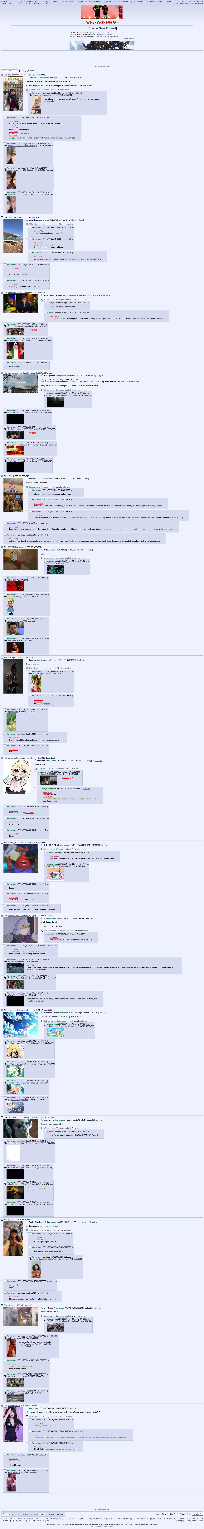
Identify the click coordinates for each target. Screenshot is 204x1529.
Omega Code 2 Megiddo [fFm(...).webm (24, 445)
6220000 (43, 1202)
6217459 (69, 77)
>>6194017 (38, 702)
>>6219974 (53, 1281)
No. (65, 77)
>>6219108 (47, 793)
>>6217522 (53, 1336)
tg (13, 4)
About (92, 1526)
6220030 (43, 1041)
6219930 (68, 227)
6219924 (83, 1131)
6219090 (42, 619)
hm (97, 2)
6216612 (42, 1336)
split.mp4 (11, 657)
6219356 (67, 1443)
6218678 (66, 511)
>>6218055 (13, 125)
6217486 (83, 303)
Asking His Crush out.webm (44, 95)
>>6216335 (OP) (66, 778)
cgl (131, 2)
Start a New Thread (102, 28)
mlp (170, 2)
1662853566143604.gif (17, 547)
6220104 (43, 427)
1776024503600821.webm (51, 774)
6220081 (83, 393)
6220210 (43, 192)
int (161, 2)
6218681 (41, 523)
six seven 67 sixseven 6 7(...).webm (22, 758)
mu (175, 2)
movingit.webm (14, 1406)
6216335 (82, 761)
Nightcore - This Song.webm (19, 1083)
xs (43, 4)
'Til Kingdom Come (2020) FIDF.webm (23, 429)
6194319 (85, 1222)
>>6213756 (38, 231)
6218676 (66, 500)
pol (194, 2)
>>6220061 (54, 938)
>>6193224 (38, 700)
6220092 (68, 93)
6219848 (76, 772)
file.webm (12, 1305)
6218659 (66, 490)
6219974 (43, 1293)
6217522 (43, 1360)
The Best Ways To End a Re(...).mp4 (23, 978)
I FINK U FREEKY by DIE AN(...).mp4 (23, 1204)
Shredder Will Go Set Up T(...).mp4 (22, 916)
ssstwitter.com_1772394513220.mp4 (22, 170)
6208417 (79, 479)
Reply (76, 77)
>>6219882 (13, 811)
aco (110, 2)
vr (59, 2)
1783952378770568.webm (18, 293)
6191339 (72, 660)
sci (3, 4)
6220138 (43, 638)
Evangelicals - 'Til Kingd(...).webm (21, 373)
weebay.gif (12, 640)
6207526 (98, 295)
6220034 (43, 1098)
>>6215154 (38, 257)
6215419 (83, 561)
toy (17, 4)
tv (23, 4)
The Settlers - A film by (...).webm (21, 461)
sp (10, 4)
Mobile (194, 4)
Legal (105, 1526)
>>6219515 (13, 822)
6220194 (43, 280)
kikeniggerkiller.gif (15, 596)
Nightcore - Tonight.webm (18, 1100)
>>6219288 (13, 127)
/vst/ (101, 33)
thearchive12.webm (15, 217)
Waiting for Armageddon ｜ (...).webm (63, 395)
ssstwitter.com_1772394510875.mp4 (22, 146)
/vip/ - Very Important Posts (109, 36)
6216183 (83, 852)
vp (26, 4)
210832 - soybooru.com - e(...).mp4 (22, 340)
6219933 (68, 239)
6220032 (43, 1062)
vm (51, 2)
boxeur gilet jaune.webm (17, 1376)
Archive (31, 71)
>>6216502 (38, 515)
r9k (82, 2)
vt (29, 4)
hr (24, 2)
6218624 (41, 710)
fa (144, 2)
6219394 (42, 1455)
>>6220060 (13, 949)
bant (123, 2)
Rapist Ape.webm (15, 961)
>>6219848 (98, 761)
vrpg (62, 2)
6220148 (43, 535)
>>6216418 (13, 1285)
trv (20, 4)
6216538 (67, 696)
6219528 (67, 1257)
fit (147, 2)
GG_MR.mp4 (38, 673)
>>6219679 (31, 433)
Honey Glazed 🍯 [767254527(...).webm (49, 1259)
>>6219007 (29, 813)
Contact (111, 1526)
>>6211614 (38, 1424)
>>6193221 (13, 750)
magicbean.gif (13, 621)
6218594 (66, 1234)
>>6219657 (13, 132)
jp (164, 2)
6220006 (43, 807)
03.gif (50, 563)
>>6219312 (38, 1435)
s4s (86, 2)
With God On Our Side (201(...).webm (23, 412)
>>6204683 (38, 1237)
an (119, 2)
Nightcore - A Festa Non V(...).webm (62, 1026)
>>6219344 (38, 1447)
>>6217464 (13, 121)
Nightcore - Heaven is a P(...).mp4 (21, 1010)
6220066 (83, 934)
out (187, 2)
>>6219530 (13, 1297)
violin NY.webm (14, 1473)
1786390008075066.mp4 (17, 75)
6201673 (83, 550)
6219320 (42, 1374)
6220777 (42, 993)
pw (198, 2)
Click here (61, 90)
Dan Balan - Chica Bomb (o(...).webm (23, 1117)
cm (94, 2)
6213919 (88, 1308)
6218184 (83, 312)
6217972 (83, 864)
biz (127, 2)
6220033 (43, 1081)
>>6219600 (13, 834)
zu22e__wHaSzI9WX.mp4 (18, 842)
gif (19, 2)
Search (187, 4)
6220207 (43, 143)
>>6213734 (38, 243)
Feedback (99, 1526)
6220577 (43, 976)
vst (67, 2)
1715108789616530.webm (18, 995)
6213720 (74, 220)
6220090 (43, 410)
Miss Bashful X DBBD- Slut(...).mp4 (22, 1184)
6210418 (91, 376)
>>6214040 (13, 268)
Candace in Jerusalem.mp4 (19, 326)
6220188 (43, 265)
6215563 (83, 1319)
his (158, 2)
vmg (55, 2)
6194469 (95, 845)
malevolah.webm (14, 1338)
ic (78, 2)
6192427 (80, 918)
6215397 (68, 671)
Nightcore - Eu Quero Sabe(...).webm (22, 1064)
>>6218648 (38, 504)
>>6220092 (13, 136)
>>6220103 (78, 93)
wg (73, 2)
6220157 (43, 459)
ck (134, 2)
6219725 (43, 894)
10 (37, 1514)
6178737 (64, 1408)
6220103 (43, 117)
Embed (95, 1135)
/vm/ (107, 33)
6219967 (43, 1391)
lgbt (101, 2)
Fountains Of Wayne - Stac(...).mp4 (22, 1167)
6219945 (68, 253)
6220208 (43, 168)
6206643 (90, 1120)
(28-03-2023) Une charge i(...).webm (62, 1321)
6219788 (43, 1471)
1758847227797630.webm (58, 866)
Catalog (23, 71)
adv (115, 2)
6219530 (42, 1281)
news (182, 2)
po (190, 2)
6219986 (43, 1182)
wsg (33, 4)
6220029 (83, 1024)
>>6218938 (32, 330)
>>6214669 (13, 284)
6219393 (67, 1247)
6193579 (94, 1013)
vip (90, 2)
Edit (47, 4)
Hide (125, 38)
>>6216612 (13, 1364)
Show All (131, 38)
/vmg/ (97, 33)
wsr (37, 4)
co (138, 2)
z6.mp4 (11, 476)
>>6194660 (54, 856)
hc (154, 2)
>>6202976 (13, 738)
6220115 (43, 830)
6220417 (43, 945)
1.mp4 (10, 1220)
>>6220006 (86, 789)
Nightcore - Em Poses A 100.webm (22, 1043)
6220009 (43, 818)
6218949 (41, 338)
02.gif (10, 580)
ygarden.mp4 (13, 712)
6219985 (43, 1165)
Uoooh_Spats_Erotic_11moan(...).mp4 (23, 1143)
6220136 (43, 443)
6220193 (43, 363)
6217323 (43, 594)
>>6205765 (38, 1239)
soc (6, 4)
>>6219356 (78, 1431)
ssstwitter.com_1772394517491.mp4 (22, 194)
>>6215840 (54, 316)
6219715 (43, 884)
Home (200, 4)
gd (151, 2)
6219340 (67, 1420)
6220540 (43, 959)
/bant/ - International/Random (102, 34)
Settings (180, 4)
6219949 (42, 1141)
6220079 (43, 905)
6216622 (42, 578)
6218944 (41, 324)
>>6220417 (31, 965)
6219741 (43, 734)
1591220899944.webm (17, 1393)
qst (202, 2)
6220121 (43, 746)
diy (141, 2)
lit (167, 2)
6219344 (67, 1431)
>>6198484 (13, 1459)
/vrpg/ (92, 33)
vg (47, 2)
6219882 (76, 789)
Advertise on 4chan (102, 66)
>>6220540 (53, 945)
